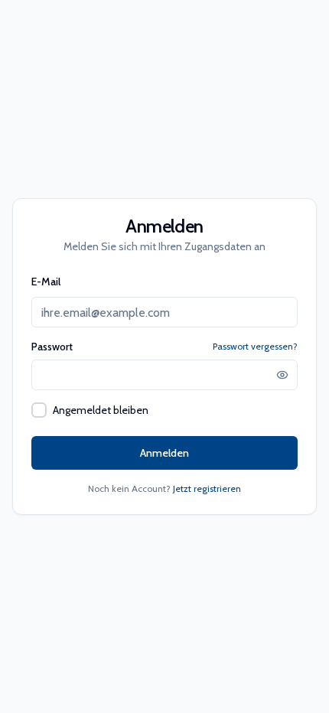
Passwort (52, 346)
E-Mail (45, 281)
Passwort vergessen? (255, 346)
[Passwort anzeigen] (282, 375)
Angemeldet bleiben (100, 410)
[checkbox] (39, 410)
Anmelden (164, 453)
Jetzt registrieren (207, 488)
